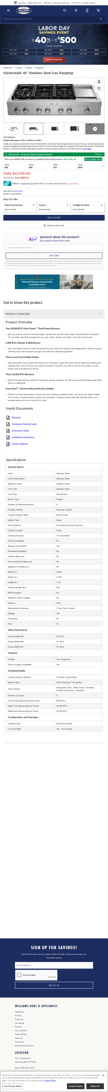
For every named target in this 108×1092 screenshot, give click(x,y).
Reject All (95, 1086)
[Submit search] (101, 18)
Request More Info (55, 225)
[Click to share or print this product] (99, 81)
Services (18, 1026)
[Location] (76, 10)
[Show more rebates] (102, 166)
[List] (64, 10)
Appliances (7, 68)
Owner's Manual (20, 444)
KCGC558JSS (16, 194)
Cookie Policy (50, 1081)
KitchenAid (18, 191)
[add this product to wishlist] (99, 88)
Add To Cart (54, 218)
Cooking (18, 68)
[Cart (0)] (98, 10)
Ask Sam (54, 255)
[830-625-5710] (87, 10)
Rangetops (39, 68)
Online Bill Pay (21, 1034)
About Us (18, 1038)
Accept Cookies (76, 1086)
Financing (19, 1019)
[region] (54, 1081)
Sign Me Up (54, 985)
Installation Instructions (23, 437)
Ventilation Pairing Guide (24, 424)
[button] (8, 10)
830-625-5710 (27, 1067)
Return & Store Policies (24, 1045)
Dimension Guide (20, 431)
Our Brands (19, 1023)
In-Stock (18, 1015)
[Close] (103, 1075)
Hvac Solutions (21, 1030)
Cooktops (28, 68)
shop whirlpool (53, 59)
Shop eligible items (93, 159)
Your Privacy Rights (12, 1086)
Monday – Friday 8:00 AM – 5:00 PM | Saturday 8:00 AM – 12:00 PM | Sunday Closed (56, 3)
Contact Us (19, 1042)
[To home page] (23, 10)
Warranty (16, 417)
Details (98, 154)
